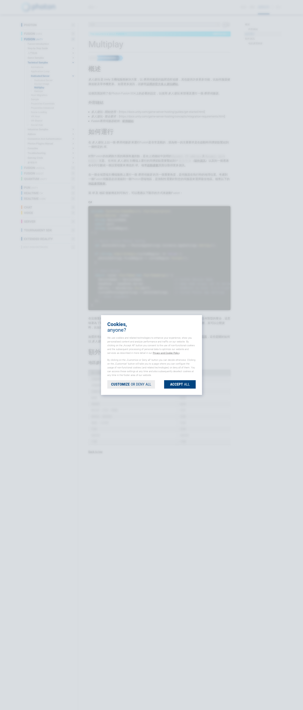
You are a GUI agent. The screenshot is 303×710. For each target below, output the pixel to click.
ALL (180, 384)
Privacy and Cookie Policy (166, 353)
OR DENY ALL (131, 384)
